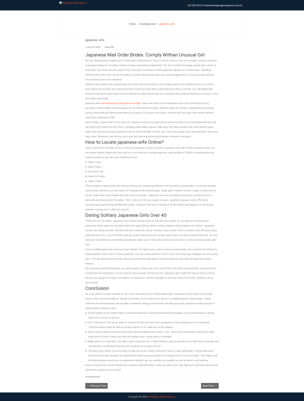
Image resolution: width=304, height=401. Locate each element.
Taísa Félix (109, 47)
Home (132, 23)
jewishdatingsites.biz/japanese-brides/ (121, 103)
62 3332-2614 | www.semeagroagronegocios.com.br (215, 5)
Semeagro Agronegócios (161, 396)
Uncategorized (147, 23)
